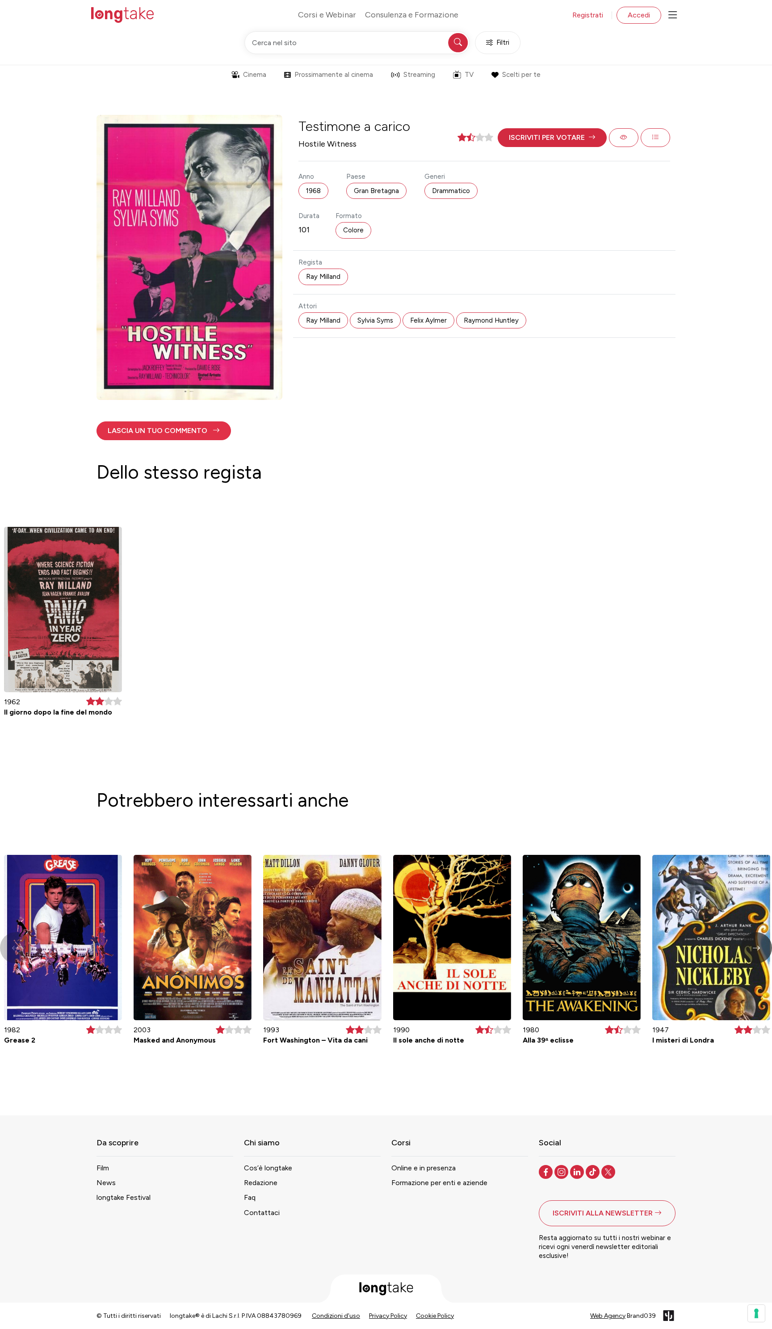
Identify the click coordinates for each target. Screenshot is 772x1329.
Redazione (260, 1182)
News (106, 1182)
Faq (250, 1197)
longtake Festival (123, 1197)
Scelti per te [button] (521, 75)
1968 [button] (313, 191)
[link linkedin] (578, 1171)
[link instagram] (562, 1171)
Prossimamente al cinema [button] (333, 75)
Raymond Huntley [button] (491, 320)
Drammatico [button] (451, 191)
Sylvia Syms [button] (375, 320)
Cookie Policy (435, 1316)
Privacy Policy (388, 1316)
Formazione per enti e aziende (439, 1182)
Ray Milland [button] (323, 277)
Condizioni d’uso (336, 1316)
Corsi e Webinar (327, 15)
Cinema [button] (254, 75)
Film (102, 1168)
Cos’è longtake (268, 1168)
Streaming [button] (419, 75)
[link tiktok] (593, 1171)
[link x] (609, 1171)
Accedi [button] (639, 15)
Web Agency (607, 1316)
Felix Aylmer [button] (428, 320)
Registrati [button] (587, 15)
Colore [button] (353, 230)
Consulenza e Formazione (411, 15)
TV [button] (469, 75)
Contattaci (262, 1212)
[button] (552, 137)
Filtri (502, 42)
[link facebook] (546, 1171)
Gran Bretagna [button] (376, 191)
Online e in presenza (423, 1168)
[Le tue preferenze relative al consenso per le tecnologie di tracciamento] (756, 1313)
